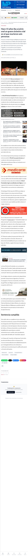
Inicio (2, 22)
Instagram (23, 360)
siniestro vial (14, 81)
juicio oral (10, 219)
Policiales (6, 22)
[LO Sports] (7, 17)
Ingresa (2, 374)
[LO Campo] (14, 17)
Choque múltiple (13, 354)
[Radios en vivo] (25, 14)
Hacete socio (11, 392)
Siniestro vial (4, 352)
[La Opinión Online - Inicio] (14, 13)
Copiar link (5, 362)
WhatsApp (5, 360)
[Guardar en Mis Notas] (2, 366)
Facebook (16, 360)
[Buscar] (2, 18)
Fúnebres (22, 17)
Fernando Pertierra (18, 158)
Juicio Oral (11, 352)
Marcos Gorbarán (15, 79)
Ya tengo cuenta (18, 392)
